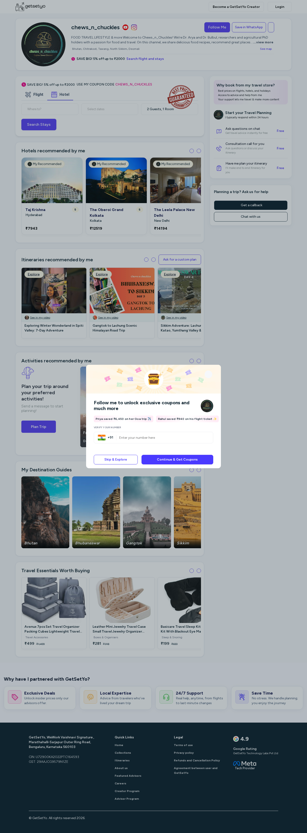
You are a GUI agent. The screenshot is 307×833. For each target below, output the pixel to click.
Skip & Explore (115, 459)
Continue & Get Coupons (177, 459)
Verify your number (107, 427)
